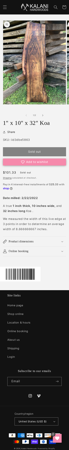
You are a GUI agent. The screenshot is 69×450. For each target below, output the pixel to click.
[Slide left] (26, 115)
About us (13, 339)
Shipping (7, 178)
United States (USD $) (33, 421)
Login (11, 356)
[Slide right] (43, 115)
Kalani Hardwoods (29, 448)
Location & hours (19, 322)
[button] (5, 7)
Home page (15, 305)
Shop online (15, 314)
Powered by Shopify (46, 448)
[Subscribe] (57, 381)
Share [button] (11, 132)
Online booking (17, 331)
